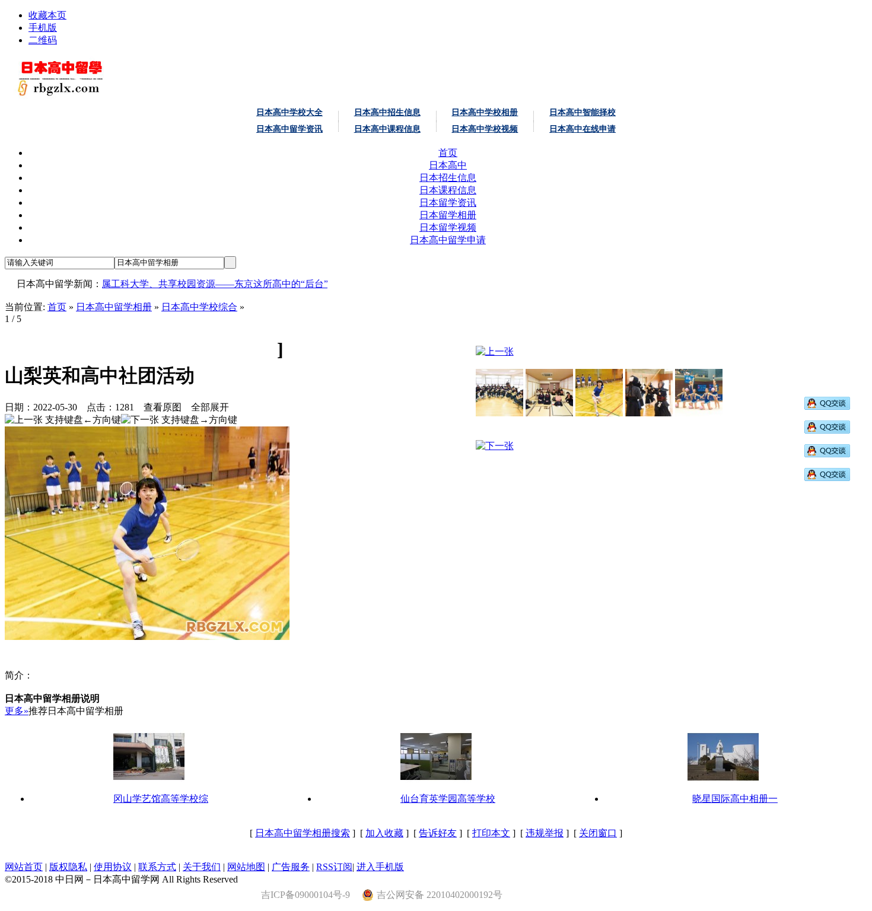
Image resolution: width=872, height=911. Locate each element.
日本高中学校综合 (199, 307)
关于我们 (202, 867)
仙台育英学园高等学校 (447, 799)
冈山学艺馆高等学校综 (160, 799)
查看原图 (163, 407)
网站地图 (246, 867)
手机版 (42, 28)
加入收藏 (384, 833)
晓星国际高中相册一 (735, 799)
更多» (16, 711)
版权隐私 (68, 867)
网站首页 (24, 867)
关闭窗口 (598, 833)
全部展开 (210, 407)
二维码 (42, 40)
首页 (56, 307)
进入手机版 (380, 867)
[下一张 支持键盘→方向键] (179, 420)
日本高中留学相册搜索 (302, 833)
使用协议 (113, 867)
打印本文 (491, 833)
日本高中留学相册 (114, 307)
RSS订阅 (334, 867)
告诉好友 (438, 833)
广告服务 (291, 867)
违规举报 (545, 833)
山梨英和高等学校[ (84, 349)
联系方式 (157, 867)
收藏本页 (47, 15)
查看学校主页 (220, 349)
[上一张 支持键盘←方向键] (63, 420)
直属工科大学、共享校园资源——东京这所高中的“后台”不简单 (205, 284)
